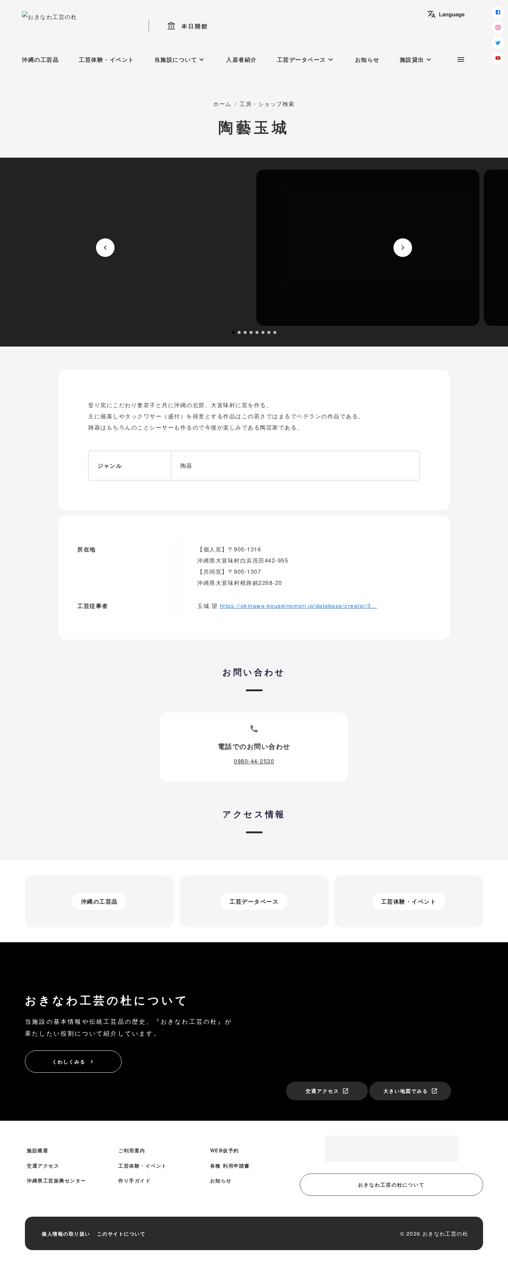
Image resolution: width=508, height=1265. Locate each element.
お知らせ (367, 59)
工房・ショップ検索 (267, 103)
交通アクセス (327, 1090)
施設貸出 (416, 59)
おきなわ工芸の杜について (391, 1184)
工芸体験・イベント (106, 59)
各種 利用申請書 (230, 1165)
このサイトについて (121, 1233)
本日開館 (187, 26)
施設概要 (37, 1150)
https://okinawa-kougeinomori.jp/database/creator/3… (298, 605)
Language (445, 14)
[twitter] (498, 43)
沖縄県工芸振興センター (56, 1180)
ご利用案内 (131, 1150)
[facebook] (498, 12)
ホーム (222, 103)
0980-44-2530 (254, 761)
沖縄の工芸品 (40, 59)
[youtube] (498, 58)
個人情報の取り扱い (66, 1233)
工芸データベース (306, 59)
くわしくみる (73, 1061)
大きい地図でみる (410, 1090)
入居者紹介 (241, 59)
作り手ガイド (134, 1180)
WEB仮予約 (224, 1150)
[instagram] (498, 27)
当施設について (180, 59)
